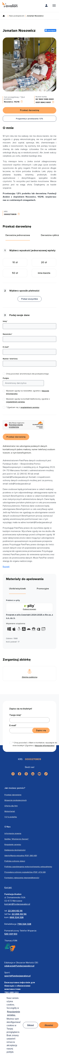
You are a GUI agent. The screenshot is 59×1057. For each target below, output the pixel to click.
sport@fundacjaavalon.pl (17, 975)
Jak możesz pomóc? (14, 788)
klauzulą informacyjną (44, 745)
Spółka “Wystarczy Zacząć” (16, 839)
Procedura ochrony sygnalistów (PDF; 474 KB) (25, 872)
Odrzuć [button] (30, 1025)
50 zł (15, 272)
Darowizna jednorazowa (17, 235)
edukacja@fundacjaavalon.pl (19, 966)
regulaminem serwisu (15, 402)
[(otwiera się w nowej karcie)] (13, 773)
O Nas (7, 826)
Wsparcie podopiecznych (15, 800)
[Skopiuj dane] (22, 101)
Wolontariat (9, 811)
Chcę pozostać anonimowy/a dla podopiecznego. (27, 374)
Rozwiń (6, 566)
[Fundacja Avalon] (9, 5)
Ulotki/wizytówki (17, 588)
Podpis (6, 378)
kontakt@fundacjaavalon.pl (17, 904)
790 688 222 (11, 992)
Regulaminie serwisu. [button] (13, 1013)
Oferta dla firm (11, 806)
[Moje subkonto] (46, 6)
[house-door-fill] (5, 16)
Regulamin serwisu (12, 844)
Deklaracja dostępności (14, 850)
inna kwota (44, 272)
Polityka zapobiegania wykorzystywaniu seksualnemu (28, 866)
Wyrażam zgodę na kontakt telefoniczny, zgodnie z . (28, 400)
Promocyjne (43, 588)
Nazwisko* (7, 334)
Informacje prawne (12, 833)
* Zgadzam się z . (23, 407)
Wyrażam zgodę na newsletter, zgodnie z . (27, 392)
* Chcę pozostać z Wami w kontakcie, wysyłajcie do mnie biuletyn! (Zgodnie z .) (35, 744)
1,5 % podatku (10, 817)
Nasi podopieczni (16, 16)
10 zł (15, 262)
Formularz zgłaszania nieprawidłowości (21, 878)
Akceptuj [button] (49, 1025)
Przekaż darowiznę (12, 795)
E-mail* (6, 347)
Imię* (5, 321)
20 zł (44, 262)
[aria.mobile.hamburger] (54, 6)
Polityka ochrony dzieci (14, 861)
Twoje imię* (15, 715)
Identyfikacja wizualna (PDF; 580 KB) (20, 855)
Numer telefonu (10, 359)
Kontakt (8, 887)
